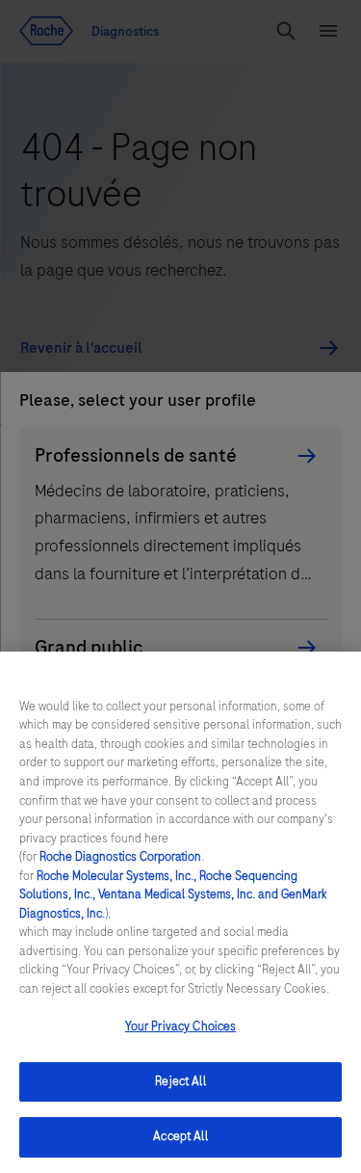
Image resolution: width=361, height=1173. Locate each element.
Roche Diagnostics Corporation (120, 857)
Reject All (180, 1081)
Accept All (180, 1136)
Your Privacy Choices (181, 1026)
